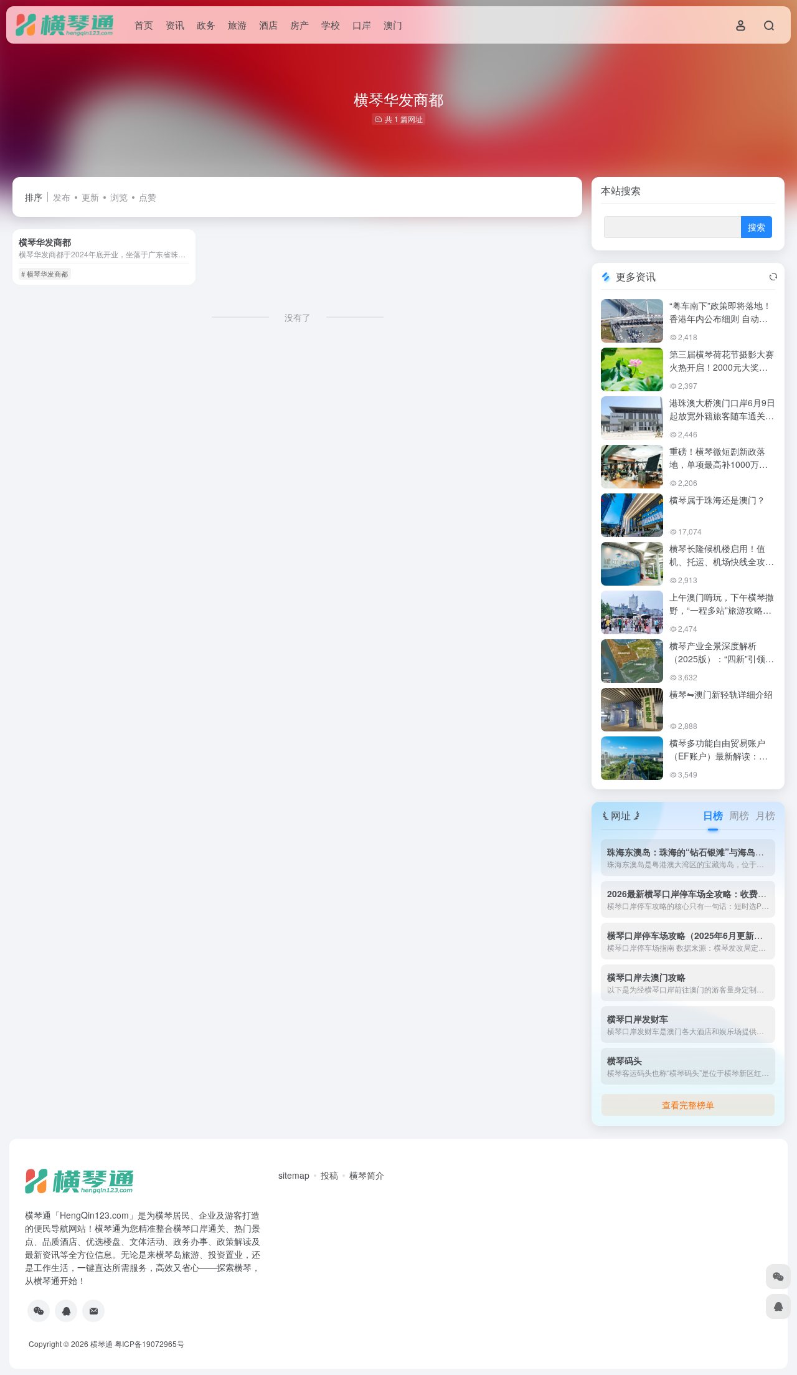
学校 (330, 24)
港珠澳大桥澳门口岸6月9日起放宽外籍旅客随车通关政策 (722, 415)
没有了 (298, 317)
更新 (90, 197)
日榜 (713, 815)
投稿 (329, 1175)
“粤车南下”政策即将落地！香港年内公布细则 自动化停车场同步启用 (720, 318)
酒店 (268, 24)
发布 (61, 197)
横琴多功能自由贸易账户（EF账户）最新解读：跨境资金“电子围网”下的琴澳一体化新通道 (720, 762)
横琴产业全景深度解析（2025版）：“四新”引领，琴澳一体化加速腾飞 (721, 658)
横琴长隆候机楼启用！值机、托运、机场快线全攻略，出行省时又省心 (717, 561)
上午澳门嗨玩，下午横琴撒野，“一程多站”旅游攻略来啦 (721, 610)
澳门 (393, 24)
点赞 (147, 197)
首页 (143, 24)
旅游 (237, 24)
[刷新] (773, 276)
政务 (206, 24)
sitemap (293, 1175)
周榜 (739, 815)
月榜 (765, 815)
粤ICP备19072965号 (149, 1343)
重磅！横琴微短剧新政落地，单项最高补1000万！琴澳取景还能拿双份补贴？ (721, 464)
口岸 (361, 24)
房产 (299, 24)
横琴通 (101, 1343)
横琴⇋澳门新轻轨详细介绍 (721, 694)
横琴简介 (366, 1175)
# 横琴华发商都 (44, 273)
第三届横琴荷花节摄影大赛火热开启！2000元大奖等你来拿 (721, 367)
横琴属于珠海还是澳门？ (717, 499)
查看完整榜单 (688, 1104)
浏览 (119, 197)
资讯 (175, 24)
